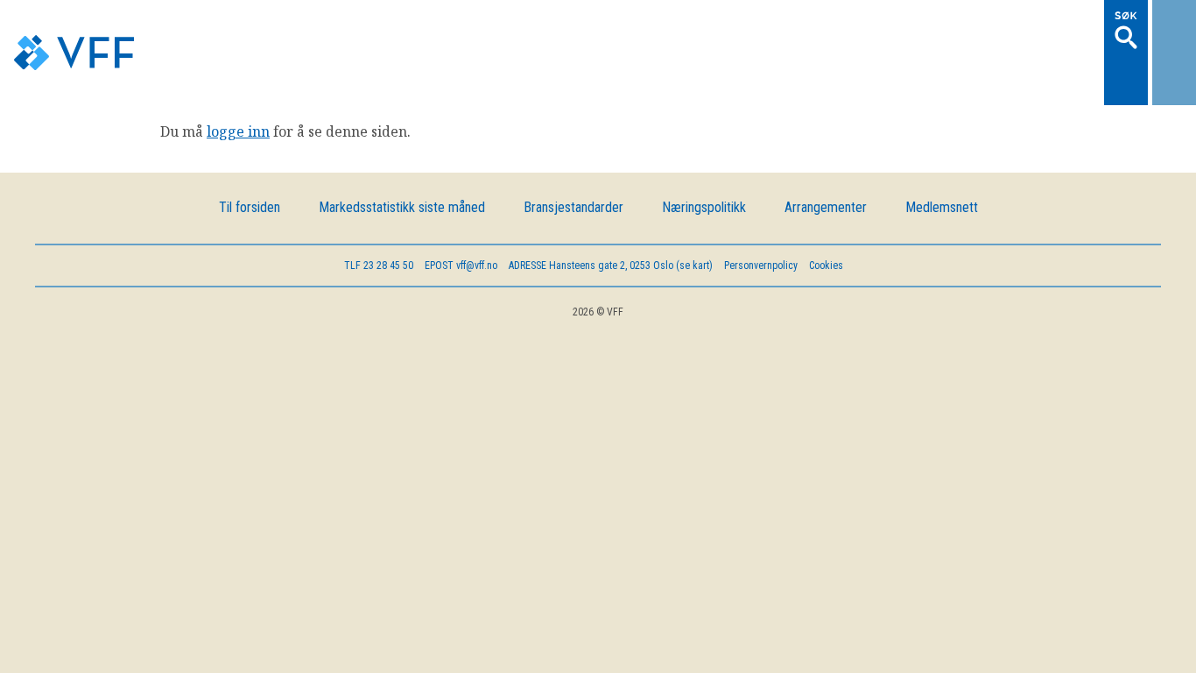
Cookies (826, 217)
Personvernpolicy (761, 217)
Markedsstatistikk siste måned (402, 159)
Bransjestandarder (573, 159)
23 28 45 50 (378, 217)
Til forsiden (249, 159)
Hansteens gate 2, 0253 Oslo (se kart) (611, 217)
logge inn (238, 83)
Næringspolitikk (704, 159)
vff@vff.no (461, 217)
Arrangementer (825, 159)
